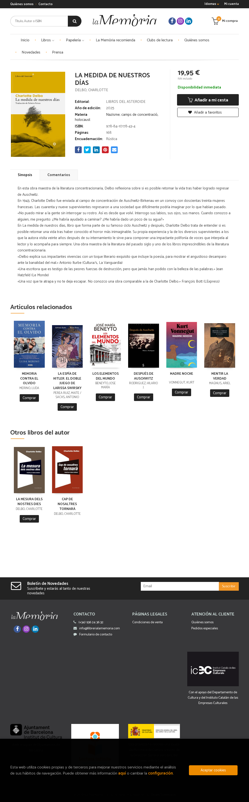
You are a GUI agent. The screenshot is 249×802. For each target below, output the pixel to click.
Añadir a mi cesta (211, 100)
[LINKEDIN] (188, 21)
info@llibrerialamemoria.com (99, 628)
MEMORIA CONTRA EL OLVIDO (29, 378)
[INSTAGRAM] (180, 21)
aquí (122, 773)
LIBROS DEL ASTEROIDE (125, 102)
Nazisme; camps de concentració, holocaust (116, 117)
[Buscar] (74, 21)
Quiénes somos (22, 4)
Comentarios (58, 175)
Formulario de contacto (95, 634)
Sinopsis (25, 175)
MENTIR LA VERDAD (219, 376)
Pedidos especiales (204, 628)
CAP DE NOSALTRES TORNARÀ (67, 504)
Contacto (45, 4)
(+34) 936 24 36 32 (91, 622)
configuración (160, 773)
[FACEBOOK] (172, 21)
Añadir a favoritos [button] (207, 112)
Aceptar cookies (213, 770)
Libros (46, 40)
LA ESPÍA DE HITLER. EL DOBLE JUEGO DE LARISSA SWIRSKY (67, 381)
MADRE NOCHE (181, 374)
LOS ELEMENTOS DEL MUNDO (105, 376)
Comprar (29, 398)
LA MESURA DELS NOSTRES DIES (29, 502)
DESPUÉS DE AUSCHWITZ (143, 376)
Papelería (74, 40)
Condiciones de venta (147, 622)
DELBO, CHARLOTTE (91, 90)
